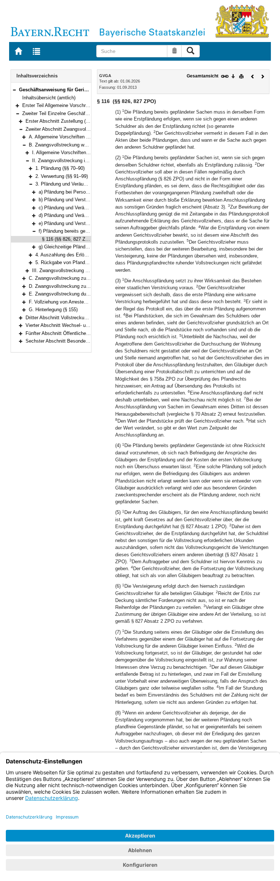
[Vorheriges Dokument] (252, 75)
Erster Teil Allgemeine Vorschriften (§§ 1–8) (67, 105)
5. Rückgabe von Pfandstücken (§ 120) (76, 262)
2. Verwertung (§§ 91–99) (61, 176)
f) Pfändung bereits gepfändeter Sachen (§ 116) (88, 231)
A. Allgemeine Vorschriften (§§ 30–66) (68, 137)
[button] (14, 89)
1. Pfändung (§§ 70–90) (60, 168)
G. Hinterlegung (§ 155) (53, 309)
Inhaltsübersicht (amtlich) (48, 97)
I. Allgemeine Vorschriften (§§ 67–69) (71, 152)
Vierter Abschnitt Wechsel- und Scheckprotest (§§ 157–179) (89, 325)
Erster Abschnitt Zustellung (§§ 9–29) (65, 121)
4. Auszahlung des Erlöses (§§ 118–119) (77, 255)
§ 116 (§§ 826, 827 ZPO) (68, 239)
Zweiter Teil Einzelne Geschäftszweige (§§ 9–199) (75, 113)
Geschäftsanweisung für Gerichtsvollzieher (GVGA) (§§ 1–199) (88, 89)
